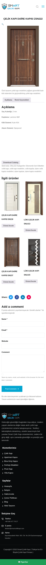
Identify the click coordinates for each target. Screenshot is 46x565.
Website (5, 341)
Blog (6, 502)
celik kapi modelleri (17, 169)
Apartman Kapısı (11, 457)
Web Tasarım (9, 506)
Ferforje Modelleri (11, 465)
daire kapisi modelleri (33, 171)
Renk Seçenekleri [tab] (22, 100)
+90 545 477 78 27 (11, 521)
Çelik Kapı (8, 453)
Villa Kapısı (8, 473)
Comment (6, 352)
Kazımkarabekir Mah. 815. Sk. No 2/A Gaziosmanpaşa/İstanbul (23, 537)
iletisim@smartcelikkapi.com (14, 528)
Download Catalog (10, 162)
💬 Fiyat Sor (23, 562)
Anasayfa (8, 486)
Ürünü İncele (8, 226)
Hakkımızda (9, 494)
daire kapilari (19, 171)
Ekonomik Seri (31, 166)
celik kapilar (29, 169)
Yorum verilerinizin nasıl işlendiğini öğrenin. (18, 399)
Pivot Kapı (8, 469)
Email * (4, 330)
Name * (4, 319)
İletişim (7, 490)
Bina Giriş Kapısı (11, 461)
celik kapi (5, 169)
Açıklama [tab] (8, 100)
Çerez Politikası (10, 498)
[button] (3, 24)
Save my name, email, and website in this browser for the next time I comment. (23, 378)
